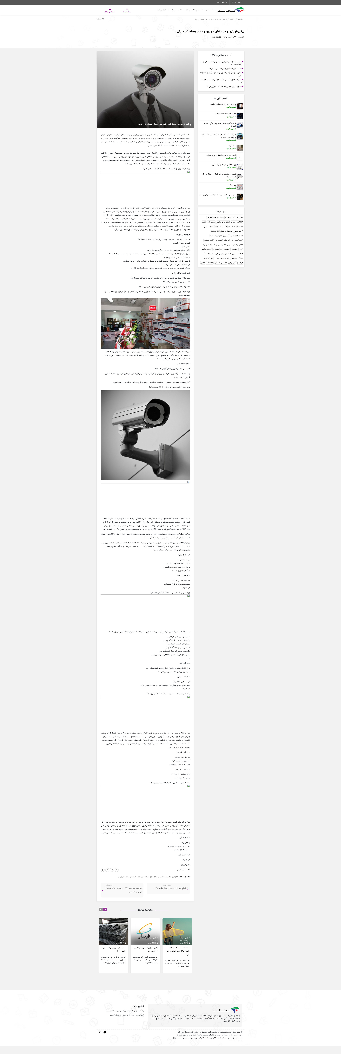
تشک (230, 226)
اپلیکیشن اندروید (236, 222)
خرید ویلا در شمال (226, 231)
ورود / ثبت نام (236, 2)
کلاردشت (209, 263)
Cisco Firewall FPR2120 (226, 114)
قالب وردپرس (220, 244)
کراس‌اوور (231, 263)
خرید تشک (238, 231)
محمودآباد (206, 244)
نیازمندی (215, 249)
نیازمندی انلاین (237, 254)
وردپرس (233, 258)
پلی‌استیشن (208, 258)
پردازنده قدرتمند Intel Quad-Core (223, 104)
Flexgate (239, 217)
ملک (240, 249)
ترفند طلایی (210, 222)
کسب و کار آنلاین (220, 263)
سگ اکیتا (232, 145)
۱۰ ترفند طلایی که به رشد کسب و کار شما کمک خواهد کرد (222, 81)
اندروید (209, 217)
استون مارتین (229, 217)
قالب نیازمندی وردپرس (234, 244)
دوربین (225, 235)
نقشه (180, 9)
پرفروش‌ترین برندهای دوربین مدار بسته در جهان (210, 31)
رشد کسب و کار (236, 240)
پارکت (216, 258)
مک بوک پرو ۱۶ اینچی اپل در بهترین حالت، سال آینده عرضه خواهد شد (222, 63)
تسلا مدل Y (238, 226)
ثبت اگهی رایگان (107, 12)
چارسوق (239, 263)
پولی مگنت (232, 185)
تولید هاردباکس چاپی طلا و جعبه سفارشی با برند (217, 194)
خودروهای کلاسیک (236, 235)
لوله (213, 244)
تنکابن (224, 226)
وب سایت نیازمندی (210, 254)
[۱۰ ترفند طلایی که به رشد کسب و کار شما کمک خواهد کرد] (177, 931)
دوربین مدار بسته (215, 235)
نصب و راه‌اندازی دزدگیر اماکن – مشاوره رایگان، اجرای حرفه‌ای (218, 175)
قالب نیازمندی (208, 240)
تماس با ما (161, 9)
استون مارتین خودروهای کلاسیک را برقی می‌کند (223, 86)
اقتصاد (231, 19)
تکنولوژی (217, 226)
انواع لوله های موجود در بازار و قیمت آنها (170, 888)
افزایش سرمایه (218, 217)
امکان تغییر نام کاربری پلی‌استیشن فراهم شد (224, 68)
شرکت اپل (218, 240)
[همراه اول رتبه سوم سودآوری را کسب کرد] (145, 931)
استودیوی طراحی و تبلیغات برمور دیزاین (221, 155)
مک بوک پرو (224, 249)
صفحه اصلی (210, 9)
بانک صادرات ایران (223, 222)
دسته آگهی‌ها (198, 9)
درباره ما (172, 9)
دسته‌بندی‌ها (119, 12)
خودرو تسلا (214, 231)
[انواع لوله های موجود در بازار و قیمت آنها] (113, 931)
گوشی (202, 263)
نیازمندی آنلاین (206, 249)
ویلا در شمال (224, 258)
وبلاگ (188, 9)
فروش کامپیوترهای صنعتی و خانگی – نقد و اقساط (220, 125)
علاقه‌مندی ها (221, 2)
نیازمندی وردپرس (224, 254)
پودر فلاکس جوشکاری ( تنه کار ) (224, 164)
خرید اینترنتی (208, 226)
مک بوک (234, 249)
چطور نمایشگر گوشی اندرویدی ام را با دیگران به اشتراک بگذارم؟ (221, 74)
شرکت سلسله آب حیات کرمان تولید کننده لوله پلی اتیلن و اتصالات (219, 136)
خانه (241, 19)
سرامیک (226, 240)
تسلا (203, 222)
